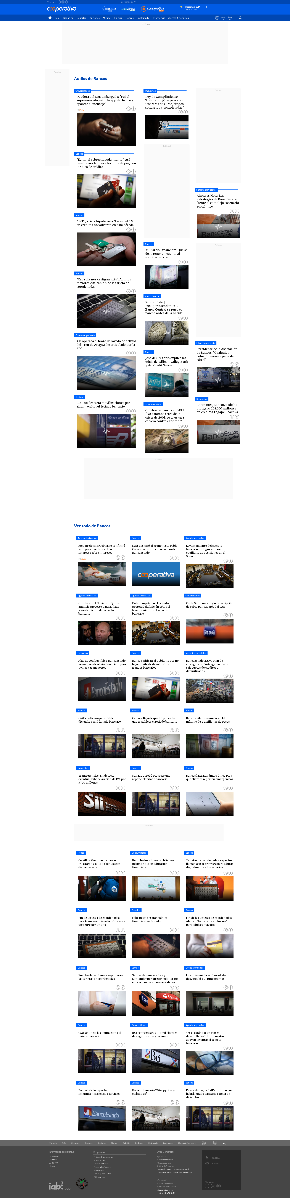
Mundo (107, 18)
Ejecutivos (53, 1160)
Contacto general (164, 1163)
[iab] (59, 1192)
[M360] (215, 1143)
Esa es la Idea (99, 1170)
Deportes (81, 18)
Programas (159, 18)
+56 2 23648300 (166, 1192)
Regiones (95, 18)
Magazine (68, 18)
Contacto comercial (165, 1160)
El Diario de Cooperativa (103, 1157)
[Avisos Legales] (203, 1143)
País (57, 18)
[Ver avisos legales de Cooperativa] (217, 20)
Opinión (118, 18)
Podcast (130, 18)
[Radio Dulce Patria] (109, 9)
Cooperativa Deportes (102, 1167)
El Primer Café (99, 1160)
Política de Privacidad (165, 1166)
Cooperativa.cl (163, 1180)
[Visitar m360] (223, 20)
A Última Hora (99, 1177)
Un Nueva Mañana (101, 1164)
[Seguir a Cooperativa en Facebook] (59, 2)
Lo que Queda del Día (102, 1174)
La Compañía (54, 1156)
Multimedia (144, 18)
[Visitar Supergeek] (230, 20)
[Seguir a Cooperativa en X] (62, 2)
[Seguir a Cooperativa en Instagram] (66, 2)
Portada (53, 1143)
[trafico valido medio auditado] (82, 1188)
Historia (52, 1166)
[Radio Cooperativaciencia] (128, 9)
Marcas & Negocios (178, 18)
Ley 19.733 (53, 1163)
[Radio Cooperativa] (152, 9)
